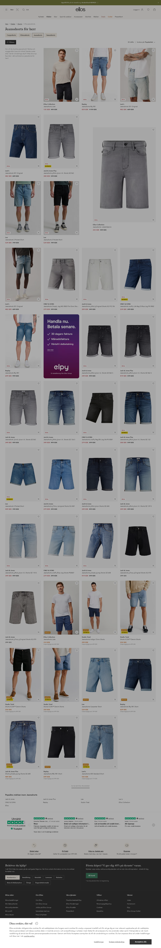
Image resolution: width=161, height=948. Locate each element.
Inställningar (99, 942)
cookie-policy (29, 936)
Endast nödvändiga (116, 942)
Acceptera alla (140, 942)
